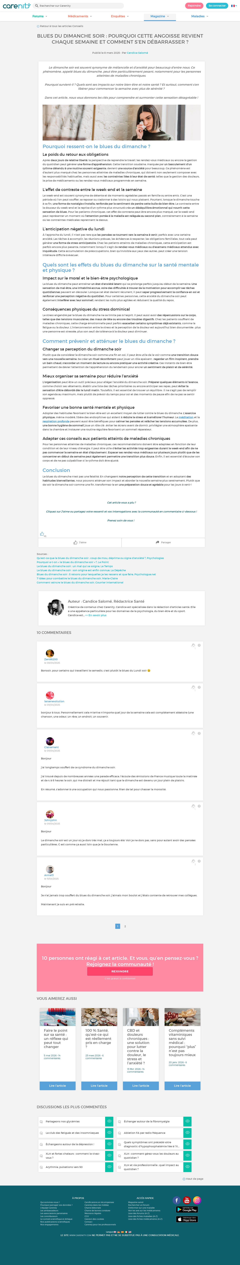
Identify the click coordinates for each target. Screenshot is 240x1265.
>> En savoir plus (95, 615)
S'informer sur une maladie (141, 1208)
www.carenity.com (80, 1235)
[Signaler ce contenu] (199, 645)
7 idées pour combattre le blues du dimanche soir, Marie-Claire (77, 578)
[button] (40, 17)
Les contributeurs (48, 1216)
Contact (88, 1222)
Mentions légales (93, 1213)
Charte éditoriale (93, 1208)
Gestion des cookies (94, 1219)
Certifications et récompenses (99, 1202)
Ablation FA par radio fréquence (144, 1132)
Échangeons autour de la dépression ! (70, 1144)
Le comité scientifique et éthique (56, 1219)
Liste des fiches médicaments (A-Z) (145, 1219)
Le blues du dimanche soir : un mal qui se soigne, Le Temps (75, 566)
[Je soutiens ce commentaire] (193, 733)
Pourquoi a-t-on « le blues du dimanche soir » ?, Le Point (73, 562)
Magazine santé (135, 1202)
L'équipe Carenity (48, 1208)
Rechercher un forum (138, 1205)
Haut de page (194, 1178)
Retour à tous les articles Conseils (61, 26)
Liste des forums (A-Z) (138, 1213)
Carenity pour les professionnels (100, 1224)
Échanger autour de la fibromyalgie (146, 1121)
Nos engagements (49, 1224)
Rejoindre (194, 5)
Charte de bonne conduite (97, 1210)
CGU (87, 1216)
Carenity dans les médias (97, 1205)
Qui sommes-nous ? (50, 1202)
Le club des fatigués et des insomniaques (72, 1132)
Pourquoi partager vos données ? (56, 1205)
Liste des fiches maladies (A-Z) (143, 1216)
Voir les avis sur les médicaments (144, 1210)
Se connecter (217, 5)
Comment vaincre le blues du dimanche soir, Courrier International (80, 582)
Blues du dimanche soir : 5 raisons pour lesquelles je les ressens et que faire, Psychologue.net (96, 574)
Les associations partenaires (54, 1213)
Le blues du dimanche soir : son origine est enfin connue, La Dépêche (81, 570)
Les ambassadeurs (49, 1210)
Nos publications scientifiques (55, 1222)
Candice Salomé (137, 52)
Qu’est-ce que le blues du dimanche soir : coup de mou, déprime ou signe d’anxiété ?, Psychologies (100, 558)
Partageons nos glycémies (63, 1121)
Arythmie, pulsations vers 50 (64, 1167)
